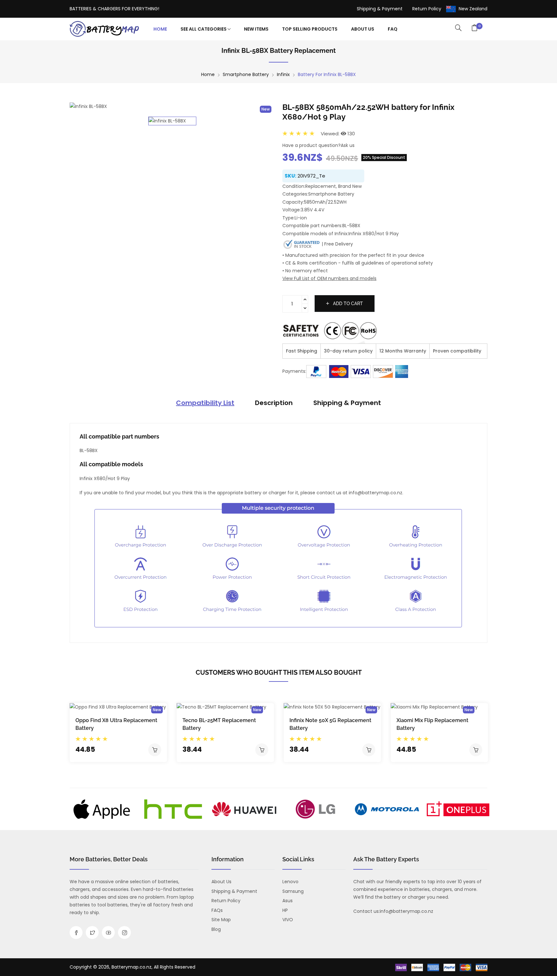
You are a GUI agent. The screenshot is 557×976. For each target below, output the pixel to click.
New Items (256, 29)
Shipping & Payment (380, 8)
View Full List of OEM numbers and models (329, 278)
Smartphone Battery (246, 74)
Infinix (283, 74)
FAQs (217, 910)
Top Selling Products (309, 29)
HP (285, 910)
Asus (287, 900)
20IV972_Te (311, 175)
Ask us (348, 145)
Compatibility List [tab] (205, 402)
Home (160, 29)
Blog (216, 929)
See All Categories (204, 29)
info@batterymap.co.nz (406, 911)
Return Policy (426, 8)
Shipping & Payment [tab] (347, 402)
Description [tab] (274, 402)
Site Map (221, 919)
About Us (362, 29)
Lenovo (290, 881)
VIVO (287, 919)
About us (221, 881)
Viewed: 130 (338, 133)
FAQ (392, 29)
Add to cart (347, 303)
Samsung (293, 891)
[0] (474, 28)
